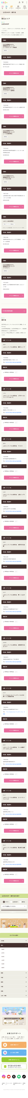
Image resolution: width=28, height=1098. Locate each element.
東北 (2, 945)
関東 (2, 973)
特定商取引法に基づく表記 (17, 1084)
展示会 (23, 902)
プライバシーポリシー (8, 1084)
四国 (2, 991)
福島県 (2, 967)
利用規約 (24, 1084)
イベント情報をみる (14, 73)
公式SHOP (15, 902)
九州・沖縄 (3, 995)
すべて (6, 902)
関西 (2, 982)
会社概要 (3, 1084)
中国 (2, 986)
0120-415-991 (14, 1066)
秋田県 (2, 956)
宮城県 (2, 963)
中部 (2, 977)
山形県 (2, 960)
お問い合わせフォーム (14, 1059)
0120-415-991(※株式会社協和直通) (13, 362)
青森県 (2, 949)
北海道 (2, 940)
